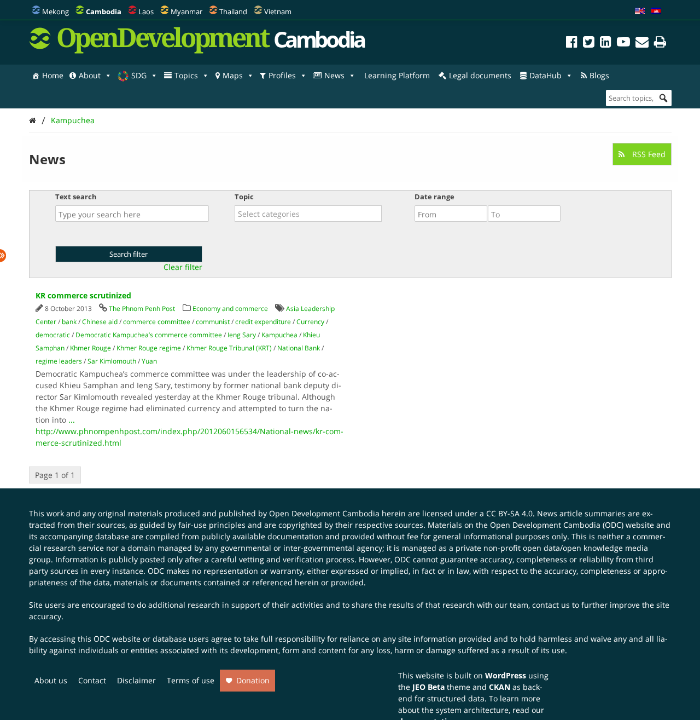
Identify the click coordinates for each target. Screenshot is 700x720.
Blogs (599, 75)
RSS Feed (648, 154)
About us (50, 680)
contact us (551, 605)
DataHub (545, 75)
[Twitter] (588, 43)
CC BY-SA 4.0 (509, 513)
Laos (146, 11)
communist (213, 321)
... (71, 419)
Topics (186, 75)
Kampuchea (73, 120)
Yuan (149, 361)
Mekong (55, 11)
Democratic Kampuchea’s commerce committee (148, 334)
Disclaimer (136, 680)
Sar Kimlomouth (112, 361)
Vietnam (277, 11)
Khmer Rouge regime (148, 348)
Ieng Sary (242, 334)
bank (69, 321)
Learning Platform (397, 75)
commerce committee (156, 321)
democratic (53, 334)
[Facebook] (572, 43)
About (90, 75)
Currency (310, 321)
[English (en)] (640, 11)
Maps (233, 75)
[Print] (660, 43)
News (334, 75)
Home (52, 75)
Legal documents (480, 75)
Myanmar (186, 11)
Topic (244, 196)
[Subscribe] (642, 43)
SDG (139, 75)
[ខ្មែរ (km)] (656, 11)
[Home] (32, 120)
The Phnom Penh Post (142, 308)
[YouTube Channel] (623, 43)
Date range (434, 196)
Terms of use (190, 680)
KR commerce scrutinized (83, 295)
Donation (253, 680)
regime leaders (59, 361)
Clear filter (183, 267)
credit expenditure (263, 321)
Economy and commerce (230, 308)
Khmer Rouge (90, 348)
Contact (92, 680)
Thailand (233, 11)
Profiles (282, 75)
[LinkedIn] (605, 43)
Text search (76, 196)
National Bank (298, 348)
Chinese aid (100, 321)
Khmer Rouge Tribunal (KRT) (229, 348)
